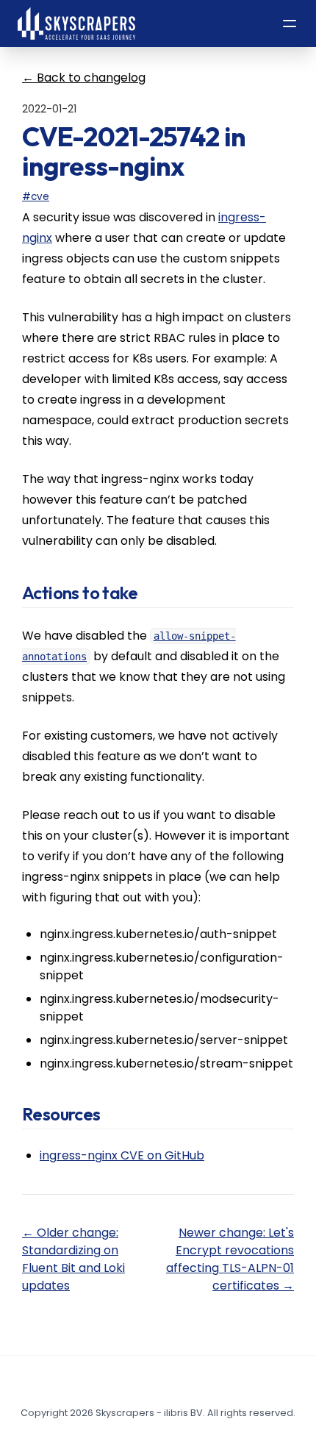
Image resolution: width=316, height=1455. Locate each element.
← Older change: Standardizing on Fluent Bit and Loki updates (73, 1259)
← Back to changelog (84, 77)
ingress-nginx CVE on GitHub (122, 1155)
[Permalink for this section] (151, 593)
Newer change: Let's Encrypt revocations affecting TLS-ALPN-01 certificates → (230, 1259)
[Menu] (289, 23)
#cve (35, 197)
